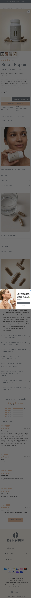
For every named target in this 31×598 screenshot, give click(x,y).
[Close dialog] (30, 290)
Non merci (23, 305)
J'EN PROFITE (23, 303)
